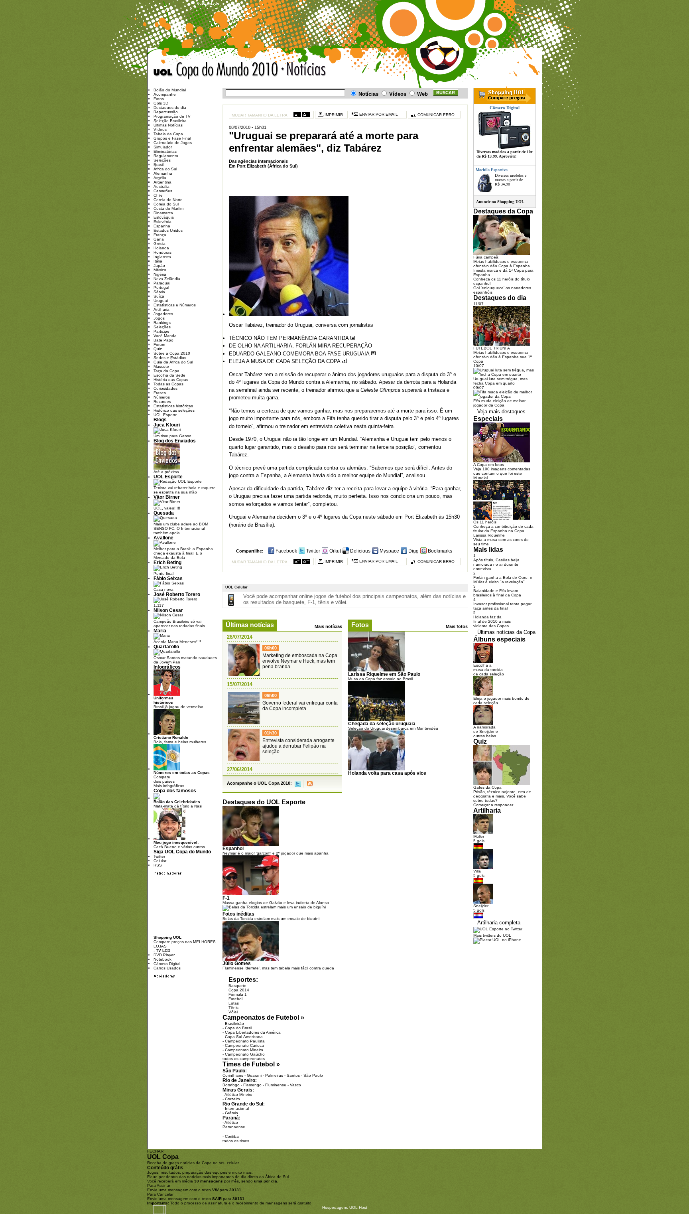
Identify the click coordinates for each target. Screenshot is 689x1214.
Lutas (233, 1003)
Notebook (162, 959)
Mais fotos (457, 626)
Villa (477, 871)
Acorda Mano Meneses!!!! (177, 642)
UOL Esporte (165, 415)
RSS (310, 784)
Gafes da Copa (487, 787)
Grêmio (231, 1113)
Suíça (159, 296)
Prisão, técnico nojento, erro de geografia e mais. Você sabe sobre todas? (502, 796)
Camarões (163, 191)
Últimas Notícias (168, 125)
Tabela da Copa (168, 134)
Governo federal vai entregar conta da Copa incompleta (300, 705)
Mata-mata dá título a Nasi (178, 803)
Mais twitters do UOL (492, 935)
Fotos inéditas (238, 913)
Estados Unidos (168, 230)
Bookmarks (439, 551)
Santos (293, 1075)
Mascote (161, 366)
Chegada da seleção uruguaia (381, 723)
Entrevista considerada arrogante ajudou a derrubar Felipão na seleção (298, 746)
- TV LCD (162, 950)
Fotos (360, 625)
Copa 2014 (238, 990)
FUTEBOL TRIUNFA (491, 348)
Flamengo (252, 1085)
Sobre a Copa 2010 (172, 353)
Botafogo (231, 1085)
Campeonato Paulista (245, 1041)
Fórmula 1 (237, 994)
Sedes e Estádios (170, 357)
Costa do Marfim (168, 208)
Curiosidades (165, 388)
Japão (159, 265)
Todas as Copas (168, 384)
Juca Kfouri (167, 424)
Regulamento (166, 156)
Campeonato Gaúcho (245, 1054)
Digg (413, 551)
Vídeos (160, 129)
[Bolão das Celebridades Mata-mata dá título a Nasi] (157, 798)
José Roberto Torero (177, 594)
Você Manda (165, 336)
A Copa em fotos (488, 464)
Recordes (162, 401)
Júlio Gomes (236, 963)
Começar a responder (493, 805)
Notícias (304, 71)
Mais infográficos (169, 786)
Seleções (162, 160)
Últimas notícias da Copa (506, 632)
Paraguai (162, 283)
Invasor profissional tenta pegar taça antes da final (502, 606)
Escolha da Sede (169, 375)
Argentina (162, 182)
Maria (160, 630)
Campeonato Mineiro (244, 1050)
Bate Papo (163, 340)
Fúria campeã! (486, 257)
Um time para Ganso (172, 436)
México (160, 270)
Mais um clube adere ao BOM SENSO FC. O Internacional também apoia (181, 528)
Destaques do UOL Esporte (263, 802)
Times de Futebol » (251, 1064)
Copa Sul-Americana (244, 1036)
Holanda (161, 248)
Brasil (158, 164)
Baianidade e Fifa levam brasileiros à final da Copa (497, 592)
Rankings (162, 322)
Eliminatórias (165, 151)
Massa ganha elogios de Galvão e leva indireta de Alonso (275, 902)
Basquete (237, 985)
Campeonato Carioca (244, 1045)
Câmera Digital (167, 963)
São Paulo (313, 1075)
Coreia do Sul (166, 204)
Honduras (162, 252)
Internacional (237, 1108)
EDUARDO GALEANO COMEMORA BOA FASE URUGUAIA (300, 354)
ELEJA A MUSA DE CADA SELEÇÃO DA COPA (285, 361)
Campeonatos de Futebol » (263, 1017)
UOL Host (358, 1207)
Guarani (254, 1075)
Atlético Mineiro (238, 1094)
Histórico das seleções (174, 410)
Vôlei (233, 1012)
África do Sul (165, 169)
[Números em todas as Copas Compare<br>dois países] (167, 769)
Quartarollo (166, 646)
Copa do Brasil (238, 1028)
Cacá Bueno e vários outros (179, 844)
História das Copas (171, 379)
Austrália (161, 186)
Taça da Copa (166, 371)
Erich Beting (167, 562)
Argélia (160, 178)
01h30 (270, 732)
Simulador (163, 147)
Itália (158, 261)
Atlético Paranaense (233, 1124)
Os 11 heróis (484, 522)
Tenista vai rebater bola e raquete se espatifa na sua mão (185, 490)
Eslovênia (162, 221)
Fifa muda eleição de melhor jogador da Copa (499, 403)
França (160, 235)
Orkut (334, 551)
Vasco (295, 1085)
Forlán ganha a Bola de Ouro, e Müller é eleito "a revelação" (502, 579)
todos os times (235, 1141)
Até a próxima (166, 472)
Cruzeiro (232, 1099)
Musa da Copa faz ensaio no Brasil (380, 679)
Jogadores (163, 314)
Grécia (159, 243)
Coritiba (232, 1136)
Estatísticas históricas (173, 406)
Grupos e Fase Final (172, 138)
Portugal (161, 287)
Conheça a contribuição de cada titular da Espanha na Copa (503, 528)
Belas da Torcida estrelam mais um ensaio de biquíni (270, 918)
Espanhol (233, 848)
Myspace (388, 551)
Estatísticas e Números (175, 305)
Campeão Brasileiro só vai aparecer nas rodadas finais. (180, 623)
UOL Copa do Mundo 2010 (216, 71)
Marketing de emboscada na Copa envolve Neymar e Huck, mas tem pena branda (299, 661)
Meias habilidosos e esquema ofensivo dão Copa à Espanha (501, 263)
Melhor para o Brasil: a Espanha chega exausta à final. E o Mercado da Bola (183, 553)
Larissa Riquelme (489, 535)
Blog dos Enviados (175, 440)
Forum (159, 344)
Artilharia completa (498, 923)
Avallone (163, 537)
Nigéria (160, 274)
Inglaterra (162, 257)
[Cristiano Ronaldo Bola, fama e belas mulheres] (167, 734)
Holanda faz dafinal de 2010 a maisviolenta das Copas (492, 621)
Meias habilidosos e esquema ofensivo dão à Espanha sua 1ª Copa (502, 356)
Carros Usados (167, 968)
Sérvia (159, 292)
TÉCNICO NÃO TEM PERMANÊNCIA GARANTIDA (289, 338)
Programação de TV (172, 116)
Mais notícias (328, 626)
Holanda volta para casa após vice (387, 773)
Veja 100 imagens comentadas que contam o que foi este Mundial (501, 473)
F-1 (226, 897)
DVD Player (164, 955)
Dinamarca (163, 213)
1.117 (159, 605)
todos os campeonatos (243, 1058)
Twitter (312, 551)
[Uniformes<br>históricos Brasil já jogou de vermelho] (167, 694)
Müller (478, 836)
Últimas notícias (250, 625)
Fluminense (275, 1085)
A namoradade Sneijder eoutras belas (485, 731)
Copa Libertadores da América (253, 1032)
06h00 (270, 647)
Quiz (158, 349)
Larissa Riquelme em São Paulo (384, 674)
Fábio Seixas (168, 578)
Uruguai (161, 300)
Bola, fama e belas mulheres (180, 739)
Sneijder (480, 906)
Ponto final (163, 573)
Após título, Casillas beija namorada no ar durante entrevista (496, 564)
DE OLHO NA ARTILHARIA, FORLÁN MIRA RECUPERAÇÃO (300, 346)
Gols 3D (161, 103)
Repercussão (166, 112)
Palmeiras (274, 1075)
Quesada (164, 512)
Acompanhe (165, 94)
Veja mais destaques (501, 412)
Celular (160, 861)
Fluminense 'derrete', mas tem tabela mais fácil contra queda (278, 968)
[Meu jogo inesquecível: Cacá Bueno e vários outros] (169, 839)
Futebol (235, 999)
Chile (158, 195)
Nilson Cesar (168, 610)
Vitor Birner (167, 496)
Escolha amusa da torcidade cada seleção (488, 669)
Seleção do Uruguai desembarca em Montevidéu (393, 728)
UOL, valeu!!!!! (167, 508)
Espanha (162, 226)
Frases (160, 393)
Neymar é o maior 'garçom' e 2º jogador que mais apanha (275, 853)
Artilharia (161, 309)
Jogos (159, 318)
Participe (161, 331)
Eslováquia (164, 217)
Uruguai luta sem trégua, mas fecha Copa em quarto (500, 381)
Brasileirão (234, 1023)
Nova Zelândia (167, 278)
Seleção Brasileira (170, 120)
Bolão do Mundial (170, 90)
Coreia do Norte (168, 199)
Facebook (285, 551)
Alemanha (163, 173)
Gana (159, 239)
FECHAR (155, 1151)
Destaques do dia (170, 107)
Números (162, 397)
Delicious (359, 551)
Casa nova (163, 589)
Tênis (233, 1007)
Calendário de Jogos (173, 142)
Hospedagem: (335, 1207)
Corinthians (232, 1075)
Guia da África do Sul (173, 362)
